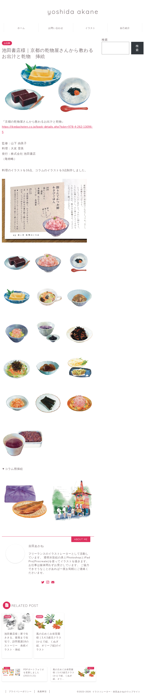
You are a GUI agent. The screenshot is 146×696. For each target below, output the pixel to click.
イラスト (90, 28)
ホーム (21, 28)
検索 (105, 39)
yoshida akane (73, 11)
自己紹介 (125, 28)
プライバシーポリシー (20, 691)
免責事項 (42, 691)
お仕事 (7, 43)
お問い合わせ (55, 28)
